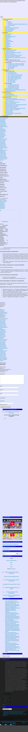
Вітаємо (7, 47)
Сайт (1, 393)
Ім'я (1, 386)
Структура (7, 26)
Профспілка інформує (2, 205)
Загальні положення (9, 53)
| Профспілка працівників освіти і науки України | (14, 711)
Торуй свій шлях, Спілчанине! (12, 88)
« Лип (4, 704)
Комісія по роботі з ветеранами (12, 109)
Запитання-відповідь (10, 29)
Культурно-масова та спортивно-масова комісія (16, 104)
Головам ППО (3, 199)
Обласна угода (11, 67)
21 (8, 700)
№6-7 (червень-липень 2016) (14, 77)
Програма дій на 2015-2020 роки (12, 56)
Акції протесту (8, 34)
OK (17, 553)
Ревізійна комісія (9, 110)
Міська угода (11, 68)
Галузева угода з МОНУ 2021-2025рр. (16, 63)
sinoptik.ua (13, 568)
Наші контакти (8, 31)
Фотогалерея (5, 115)
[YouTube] (7, 724)
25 (4, 701)
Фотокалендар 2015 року (13, 87)
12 (5, 698)
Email (1, 389)
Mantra (23, 722)
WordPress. (14, 723)
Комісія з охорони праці (10, 103)
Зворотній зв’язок (9, 30)
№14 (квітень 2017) (12, 72)
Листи (1, 200)
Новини (7, 38)
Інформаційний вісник (10, 36)
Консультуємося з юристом (11, 95)
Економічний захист (9, 94)
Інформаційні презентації (11, 98)
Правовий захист (9, 93)
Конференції (8, 43)
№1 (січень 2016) (11, 82)
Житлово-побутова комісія (11, 107)
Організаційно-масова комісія (12, 105)
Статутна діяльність (9, 51)
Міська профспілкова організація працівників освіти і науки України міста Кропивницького (14, 722)
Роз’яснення (8, 37)
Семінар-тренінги (9, 41)
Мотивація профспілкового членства (13, 55)
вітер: (11, 566)
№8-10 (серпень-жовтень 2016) (15, 76)
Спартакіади (8, 40)
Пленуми (7, 45)
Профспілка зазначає (2, 202)
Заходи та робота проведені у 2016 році (17, 61)
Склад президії (11, 25)
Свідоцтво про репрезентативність (13, 52)
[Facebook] (2, 724)
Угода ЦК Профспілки (12, 66)
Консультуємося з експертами (12, 27)
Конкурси (7, 42)
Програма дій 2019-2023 (10, 50)
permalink (2, 317)
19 (5, 700)
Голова (9, 21)
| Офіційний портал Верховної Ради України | (13, 712)
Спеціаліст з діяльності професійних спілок (17, 24)
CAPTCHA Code (3, 404)
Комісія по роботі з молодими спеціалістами (15, 108)
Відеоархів (7, 35)
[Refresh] (2, 400)
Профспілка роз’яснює (2, 207)
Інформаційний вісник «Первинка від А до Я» (15, 89)
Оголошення (8, 46)
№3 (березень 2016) (12, 79)
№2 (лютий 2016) (11, 81)
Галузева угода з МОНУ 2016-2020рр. (16, 65)
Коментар (2, 374)
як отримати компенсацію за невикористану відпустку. (3, 312)
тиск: (11, 564)
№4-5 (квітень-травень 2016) (14, 78)
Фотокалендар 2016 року (13, 86)
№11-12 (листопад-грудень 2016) (15, 74)
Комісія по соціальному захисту (12, 102)
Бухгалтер (10, 22)
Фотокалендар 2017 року (13, 84)
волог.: (11, 562)
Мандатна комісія (9, 112)
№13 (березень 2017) (12, 73)
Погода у (11, 560)
